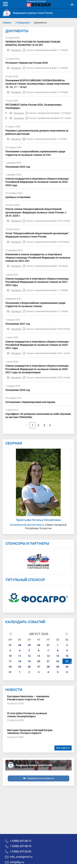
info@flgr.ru (17, 862)
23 (67, 661)
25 (19, 666)
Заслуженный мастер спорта (27, 524)
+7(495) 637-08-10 (20, 846)
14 (48, 655)
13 (38, 655)
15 (57, 655)
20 (38, 661)
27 (10, 645)
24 (10, 666)
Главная (7, 22)
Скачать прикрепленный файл (41, 50)
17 (10, 661)
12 (29, 655)
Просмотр (16, 50)
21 (48, 661)
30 (38, 645)
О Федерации (22, 22)
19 (29, 661)
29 (29, 645)
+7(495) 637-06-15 (20, 841)
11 (19, 655)
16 (67, 655)
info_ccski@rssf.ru (21, 856)
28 (19, 645)
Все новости (63, 747)
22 (57, 661)
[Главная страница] (7, 12)
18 (19, 661)
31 (48, 645)
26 (29, 666)
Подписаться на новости (40, 778)
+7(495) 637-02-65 (20, 851)
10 (10, 655)
